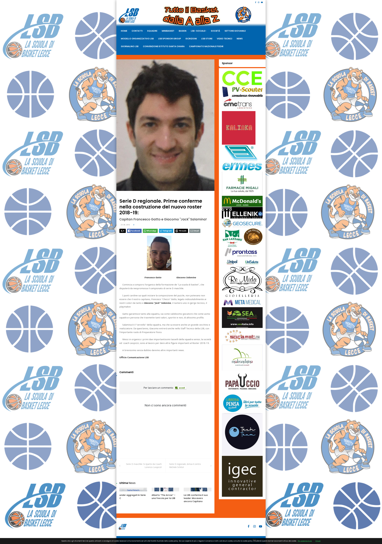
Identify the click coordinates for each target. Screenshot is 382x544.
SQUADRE (152, 30)
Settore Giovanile (235, 30)
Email (196, 231)
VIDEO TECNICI (224, 38)
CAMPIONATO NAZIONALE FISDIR (206, 46)
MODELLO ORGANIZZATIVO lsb (137, 38)
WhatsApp (151, 231)
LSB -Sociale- (198, 30)
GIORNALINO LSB (129, 46)
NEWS (240, 38)
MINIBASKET (168, 30)
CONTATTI (137, 30)
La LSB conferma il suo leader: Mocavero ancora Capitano (196, 498)
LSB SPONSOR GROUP (169, 38)
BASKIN (182, 30)
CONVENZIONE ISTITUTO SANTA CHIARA (164, 46)
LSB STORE (206, 38)
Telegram (167, 231)
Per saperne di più (305, 541)
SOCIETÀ (215, 30)
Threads (183, 231)
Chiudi (318, 541)
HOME (124, 30)
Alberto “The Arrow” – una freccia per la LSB (163, 497)
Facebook (135, 231)
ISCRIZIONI (191, 38)
